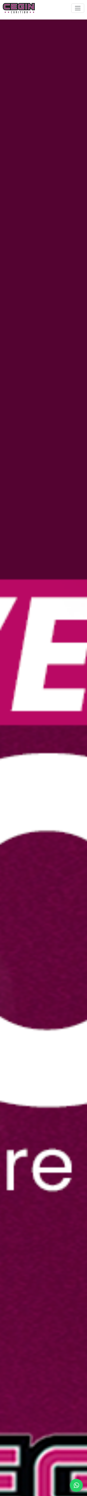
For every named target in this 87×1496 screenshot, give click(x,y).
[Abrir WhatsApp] (76, 1485)
